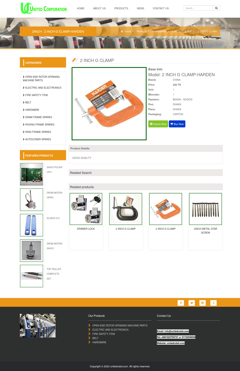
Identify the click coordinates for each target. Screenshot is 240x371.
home (80, 8)
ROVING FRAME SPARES (39, 124)
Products (121, 8)
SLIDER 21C (53, 218)
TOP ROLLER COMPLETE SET (54, 273)
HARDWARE (159, 31)
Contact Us (161, 8)
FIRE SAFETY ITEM (36, 95)
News (140, 8)
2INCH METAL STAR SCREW (205, 230)
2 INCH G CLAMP (182, 31)
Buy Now (178, 124)
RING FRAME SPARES (38, 132)
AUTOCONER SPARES (38, 139)
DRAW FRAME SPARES (38, 117)
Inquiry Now (159, 124)
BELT (28, 102)
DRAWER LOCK (86, 228)
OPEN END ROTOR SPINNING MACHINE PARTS (41, 78)
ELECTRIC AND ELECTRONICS (43, 87)
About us (99, 8)
